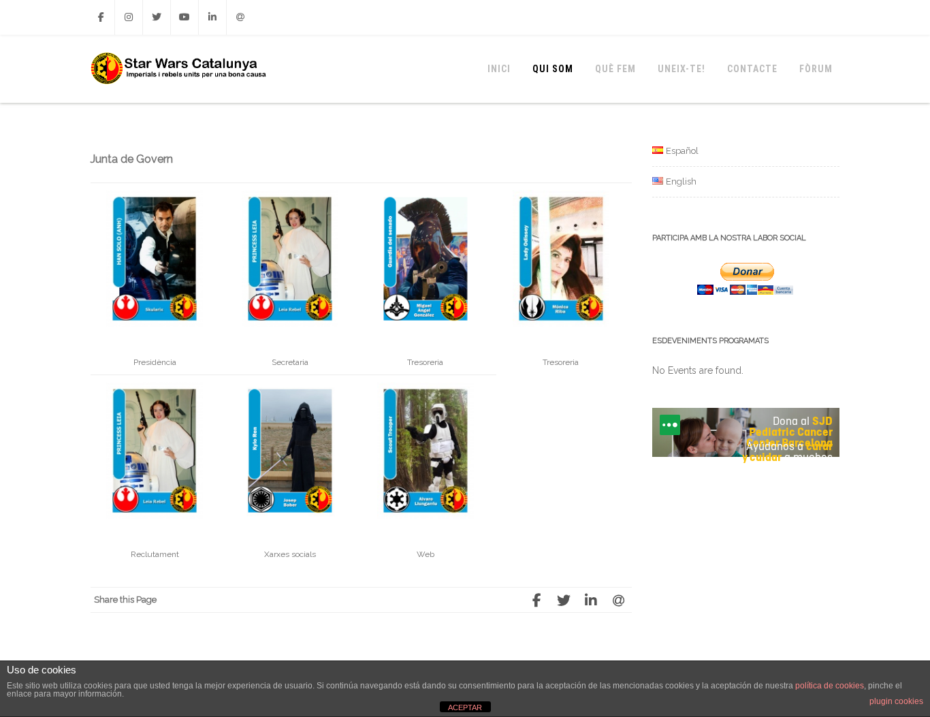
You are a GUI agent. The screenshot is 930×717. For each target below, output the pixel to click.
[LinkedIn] (591, 600)
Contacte (752, 68)
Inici (499, 68)
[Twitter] (156, 17)
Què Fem (615, 68)
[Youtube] (184, 17)
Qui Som (552, 68)
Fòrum (816, 68)
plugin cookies (896, 701)
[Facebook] (100, 17)
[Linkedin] (212, 17)
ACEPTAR (465, 707)
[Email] (240, 17)
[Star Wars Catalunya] (177, 98)
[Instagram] (128, 17)
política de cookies (829, 685)
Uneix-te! (681, 68)
